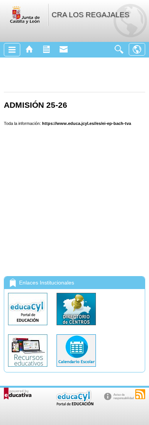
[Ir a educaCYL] (74, 404)
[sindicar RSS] (140, 394)
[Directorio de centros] (76, 327)
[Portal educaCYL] (28, 327)
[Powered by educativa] (18, 393)
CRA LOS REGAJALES (91, 15)
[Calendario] (76, 368)
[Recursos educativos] (28, 368)
